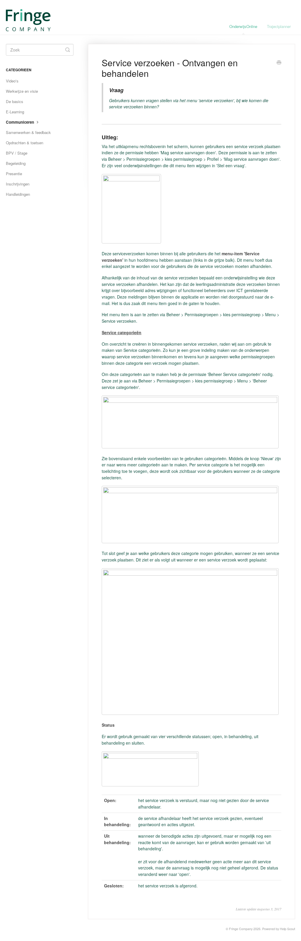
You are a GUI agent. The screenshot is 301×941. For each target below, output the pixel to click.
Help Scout (287, 929)
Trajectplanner (279, 26)
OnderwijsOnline (243, 26)
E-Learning (15, 112)
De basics (14, 101)
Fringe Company (240, 929)
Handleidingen (18, 194)
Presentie (14, 173)
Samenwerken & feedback (28, 132)
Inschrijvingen (17, 184)
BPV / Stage (16, 153)
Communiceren (20, 122)
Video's (12, 81)
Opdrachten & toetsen (24, 142)
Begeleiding (16, 163)
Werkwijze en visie (22, 91)
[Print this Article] (279, 63)
